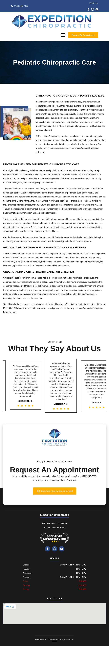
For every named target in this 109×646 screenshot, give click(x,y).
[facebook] (88, 9)
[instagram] (92, 9)
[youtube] (97, 9)
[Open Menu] (63, 35)
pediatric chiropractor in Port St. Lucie (84, 126)
